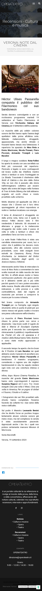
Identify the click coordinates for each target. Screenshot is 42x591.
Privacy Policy (23, 586)
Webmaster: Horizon (10, 586)
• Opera (20, 524)
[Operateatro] (13, 4)
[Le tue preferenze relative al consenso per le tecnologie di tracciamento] (38, 587)
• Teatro (20, 527)
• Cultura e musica (20, 522)
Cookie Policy (33, 586)
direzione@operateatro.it (20, 557)
